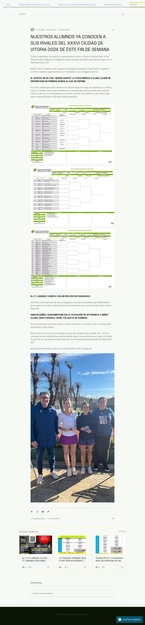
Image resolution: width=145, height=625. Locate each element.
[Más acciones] (113, 29)
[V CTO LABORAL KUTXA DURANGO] (35, 545)
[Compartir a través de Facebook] (32, 511)
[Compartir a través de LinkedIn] (43, 511)
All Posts (22, 14)
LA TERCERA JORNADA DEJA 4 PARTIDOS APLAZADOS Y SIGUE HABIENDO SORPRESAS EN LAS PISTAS (72, 559)
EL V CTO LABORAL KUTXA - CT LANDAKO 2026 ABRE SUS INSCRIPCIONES (35, 559)
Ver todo (122, 531)
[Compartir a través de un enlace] (48, 511)
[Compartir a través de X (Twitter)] (37, 511)
